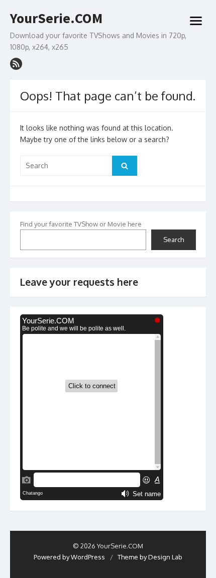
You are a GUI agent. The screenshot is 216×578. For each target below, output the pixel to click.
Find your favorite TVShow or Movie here (81, 224)
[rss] (16, 64)
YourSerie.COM (56, 18)
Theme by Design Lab (150, 557)
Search (173, 240)
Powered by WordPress (69, 557)
